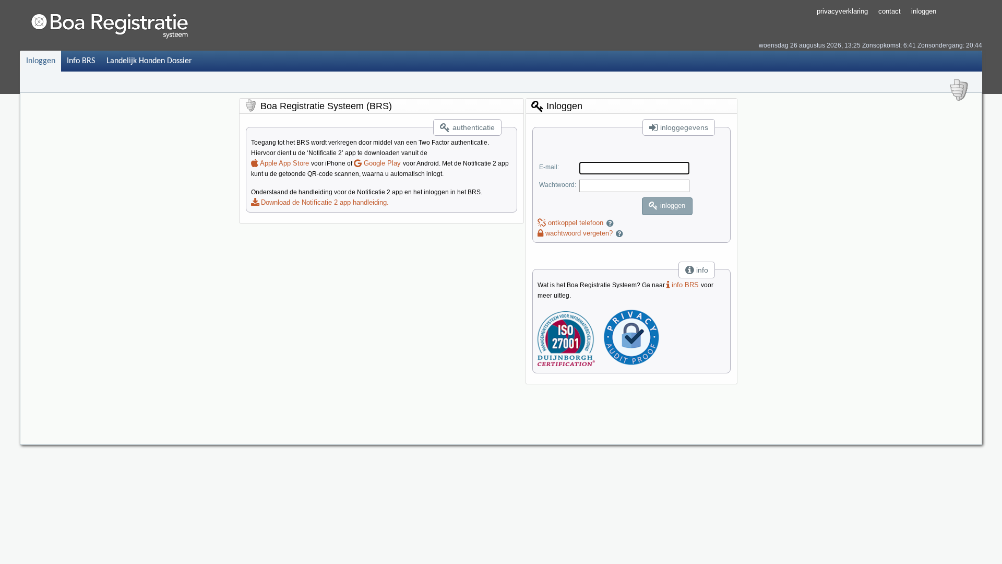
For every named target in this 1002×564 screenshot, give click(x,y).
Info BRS (81, 61)
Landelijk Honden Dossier (149, 61)
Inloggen (40, 61)
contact (889, 11)
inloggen (923, 11)
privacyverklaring (842, 11)
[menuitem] (40, 61)
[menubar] (109, 61)
